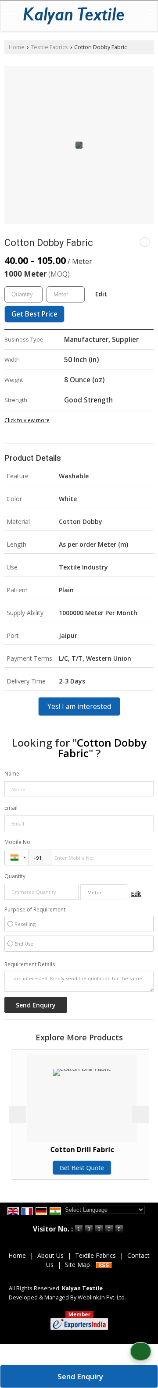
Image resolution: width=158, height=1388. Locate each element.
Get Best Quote (79, 1168)
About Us (50, 1255)
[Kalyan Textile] (73, 16)
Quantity (14, 876)
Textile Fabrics (49, 47)
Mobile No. (18, 842)
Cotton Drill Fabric (79, 1149)
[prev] (17, 1114)
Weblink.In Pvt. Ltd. (102, 1297)
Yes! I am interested (79, 706)
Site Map (77, 1264)
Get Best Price (34, 314)
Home (17, 47)
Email (11, 807)
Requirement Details (29, 964)
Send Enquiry (80, 1376)
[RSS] (104, 1264)
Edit (101, 294)
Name (11, 773)
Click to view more (27, 420)
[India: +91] (16, 857)
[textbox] (66, 294)
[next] (140, 1114)
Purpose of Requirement (34, 910)
